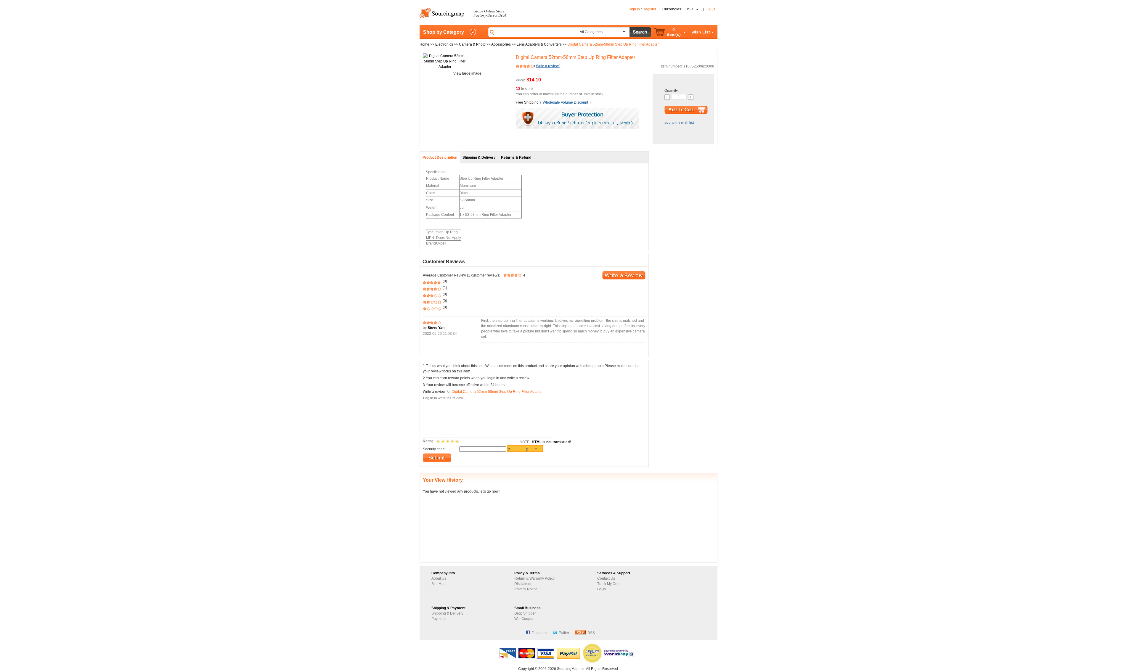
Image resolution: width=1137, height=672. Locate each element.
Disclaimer (522, 584)
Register (649, 9)
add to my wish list (679, 122)
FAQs (710, 9)
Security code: (434, 449)
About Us (438, 578)
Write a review (547, 66)
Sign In (634, 9)
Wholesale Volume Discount (565, 102)
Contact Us (606, 578)
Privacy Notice (525, 589)
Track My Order (609, 584)
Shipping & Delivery (447, 613)
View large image (467, 73)
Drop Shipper (525, 613)
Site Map (438, 584)
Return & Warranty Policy (534, 578)
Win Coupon (524, 619)
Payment (438, 619)
